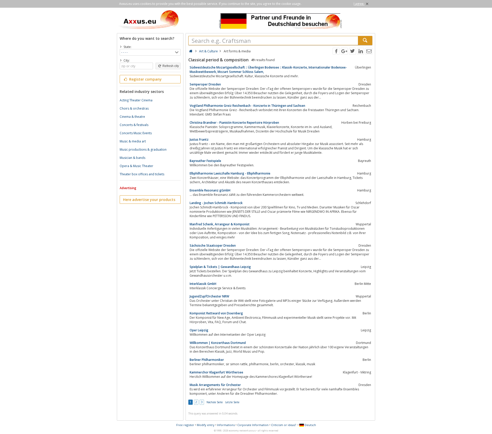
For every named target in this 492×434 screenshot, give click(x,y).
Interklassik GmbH (203, 284)
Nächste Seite (215, 402)
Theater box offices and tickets (142, 174)
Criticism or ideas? (283, 425)
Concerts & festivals (134, 125)
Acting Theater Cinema (136, 100)
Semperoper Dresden (205, 84)
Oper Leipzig (199, 330)
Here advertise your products (149, 199)
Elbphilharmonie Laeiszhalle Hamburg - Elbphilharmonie (230, 173)
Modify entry (205, 425)
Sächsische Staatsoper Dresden (213, 245)
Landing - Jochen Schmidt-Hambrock (216, 203)
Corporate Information (253, 425)
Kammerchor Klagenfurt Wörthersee (216, 372)
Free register (185, 425)
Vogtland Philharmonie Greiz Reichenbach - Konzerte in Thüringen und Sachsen (247, 105)
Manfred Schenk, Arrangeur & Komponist (220, 224)
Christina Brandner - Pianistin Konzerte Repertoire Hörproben (234, 122)
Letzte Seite (232, 402)
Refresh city (170, 66)
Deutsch (310, 425)
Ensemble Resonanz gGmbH (210, 190)
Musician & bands (132, 158)
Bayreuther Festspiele (205, 161)
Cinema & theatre (132, 116)
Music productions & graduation (143, 149)
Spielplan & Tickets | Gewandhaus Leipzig (220, 267)
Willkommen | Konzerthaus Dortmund (218, 343)
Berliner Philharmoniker (207, 360)
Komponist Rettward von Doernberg (216, 313)
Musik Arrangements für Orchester (215, 385)
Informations (226, 425)
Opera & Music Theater (136, 166)
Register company (145, 79)
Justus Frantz (199, 139)
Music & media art (133, 141)
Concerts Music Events (136, 133)
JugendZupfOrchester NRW (209, 296)
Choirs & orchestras (134, 108)
